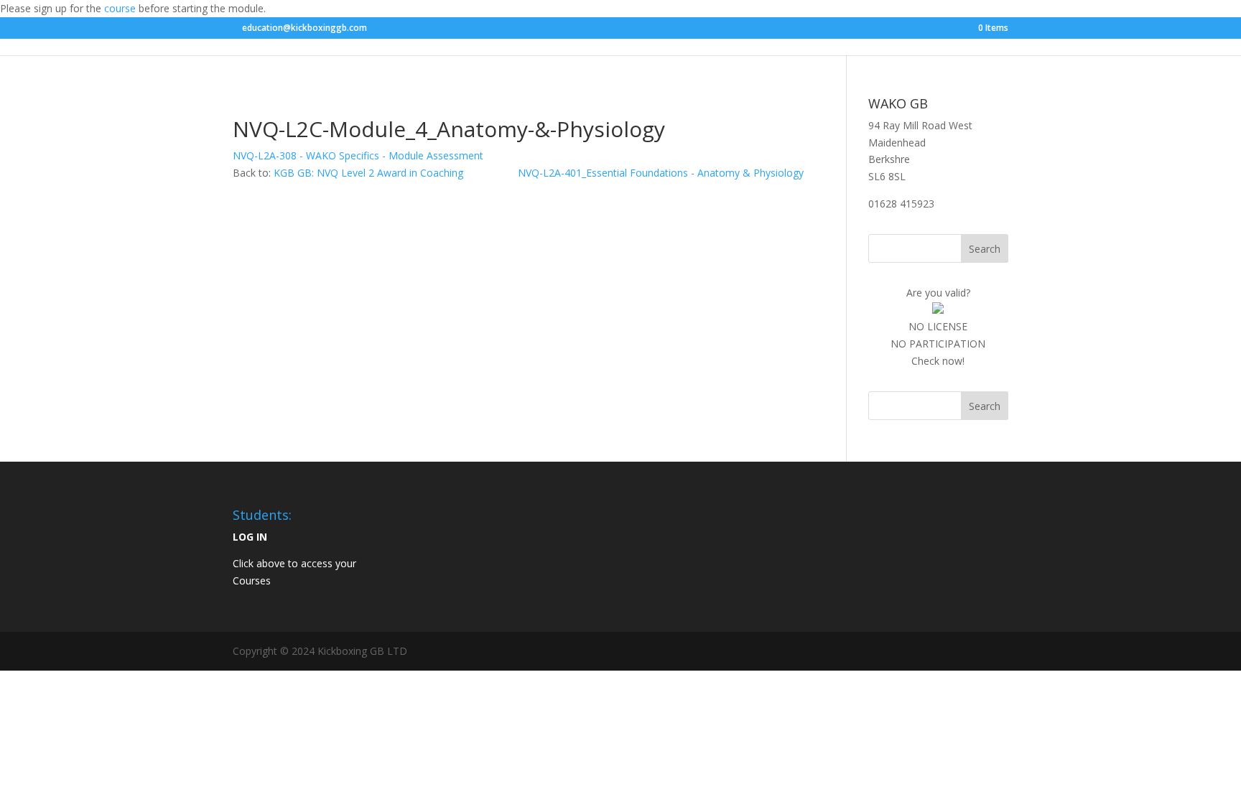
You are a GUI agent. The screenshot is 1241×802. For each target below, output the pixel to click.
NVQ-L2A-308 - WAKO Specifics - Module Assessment (358, 155)
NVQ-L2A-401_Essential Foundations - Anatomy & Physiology (661, 172)
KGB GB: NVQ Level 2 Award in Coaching (368, 172)
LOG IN (250, 537)
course (120, 8)
